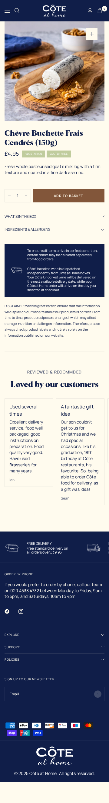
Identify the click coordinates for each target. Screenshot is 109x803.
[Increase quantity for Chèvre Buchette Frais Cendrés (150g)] (26, 195)
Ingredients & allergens (27, 229)
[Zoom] (91, 34)
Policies (12, 659)
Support (12, 647)
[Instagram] (25, 611)
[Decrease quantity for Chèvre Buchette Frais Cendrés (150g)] (9, 195)
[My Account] (90, 10)
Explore (12, 635)
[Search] (17, 10)
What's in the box (20, 216)
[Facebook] (11, 611)
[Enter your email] (97, 694)
